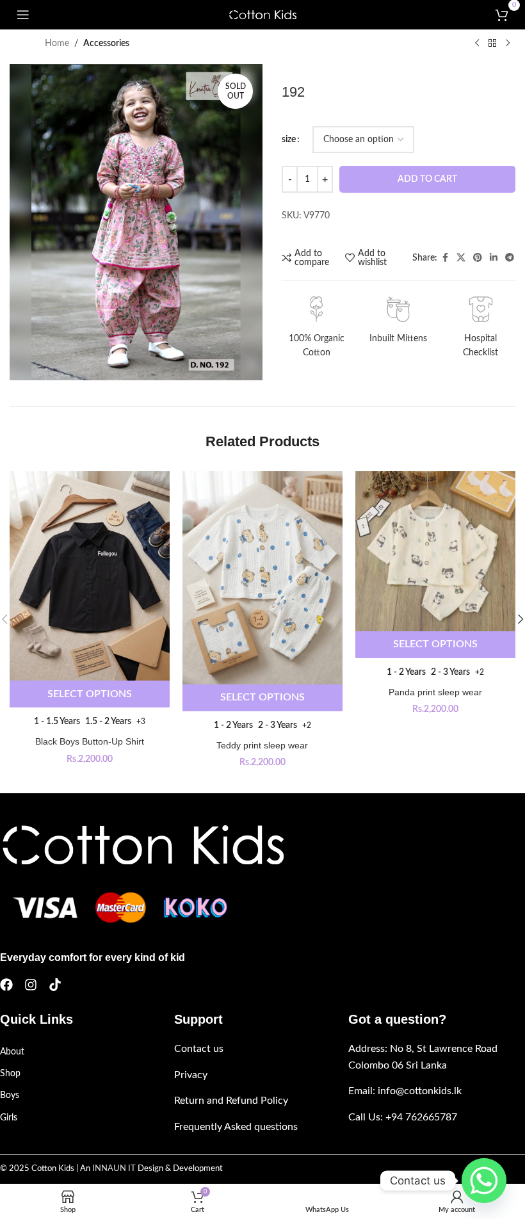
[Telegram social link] (509, 258)
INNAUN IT (114, 1169)
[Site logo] (262, 14)
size (289, 139)
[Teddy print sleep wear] (262, 577)
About (12, 1051)
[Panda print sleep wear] (435, 551)
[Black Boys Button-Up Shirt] (90, 576)
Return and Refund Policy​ (231, 1100)
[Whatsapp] (484, 1180)
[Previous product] (477, 43)
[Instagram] (30, 984)
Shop (10, 1073)
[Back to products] (492, 43)
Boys (9, 1095)
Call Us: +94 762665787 (402, 1117)
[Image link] (142, 844)
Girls (8, 1117)
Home (57, 43)
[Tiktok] (55, 984)
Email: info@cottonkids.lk (405, 1091)
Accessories (106, 43)
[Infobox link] (316, 328)
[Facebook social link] (445, 258)
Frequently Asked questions (236, 1127)
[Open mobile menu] (23, 15)
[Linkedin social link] (493, 258)
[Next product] (507, 43)
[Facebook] (6, 984)
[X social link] (461, 258)
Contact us (198, 1049)
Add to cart (427, 179)
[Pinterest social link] (477, 258)
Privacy (190, 1075)
